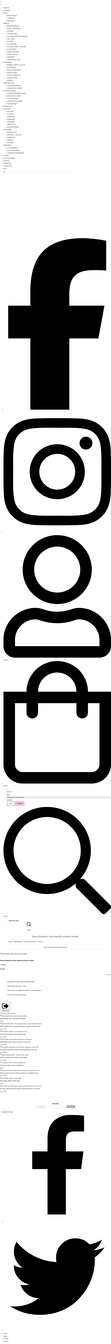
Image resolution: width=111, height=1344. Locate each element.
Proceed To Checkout (61, 947)
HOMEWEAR (11, 119)
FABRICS (6, 23)
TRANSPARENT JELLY (14, 59)
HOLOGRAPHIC (12, 44)
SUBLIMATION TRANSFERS (15, 153)
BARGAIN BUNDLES (13, 26)
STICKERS (10, 142)
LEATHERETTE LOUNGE (14, 88)
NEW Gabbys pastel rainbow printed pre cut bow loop (15, 1042)
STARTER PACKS (12, 77)
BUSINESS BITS (12, 132)
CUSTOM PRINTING (9, 90)
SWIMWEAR (10, 57)
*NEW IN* (6, 7)
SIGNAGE (10, 140)
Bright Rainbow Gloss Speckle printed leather (13, 1018)
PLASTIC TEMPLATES (13, 75)
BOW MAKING (7, 62)
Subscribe (55, 1103)
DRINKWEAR (11, 116)
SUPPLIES (10, 80)
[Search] (29, 924)
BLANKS (6, 155)
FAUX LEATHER (12, 103)
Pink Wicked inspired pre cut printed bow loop (13, 1034)
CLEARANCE (11, 18)
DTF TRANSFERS (12, 147)
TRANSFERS (7, 145)
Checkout (19, 803)
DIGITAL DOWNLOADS (14, 70)
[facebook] (57, 409)
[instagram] (57, 532)
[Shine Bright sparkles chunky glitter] (10, 1078)
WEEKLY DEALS (12, 15)
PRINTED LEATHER (13, 52)
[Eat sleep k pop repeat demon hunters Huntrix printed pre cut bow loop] (20, 1086)
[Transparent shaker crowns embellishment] (12, 1062)
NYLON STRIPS (11, 49)
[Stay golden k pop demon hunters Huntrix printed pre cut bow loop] (19, 1047)
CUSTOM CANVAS (12, 98)
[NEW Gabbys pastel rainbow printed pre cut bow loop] (16, 1039)
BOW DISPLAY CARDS (14, 96)
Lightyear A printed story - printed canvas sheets (13, 1057)
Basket (11, 803)
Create (11, 1112)
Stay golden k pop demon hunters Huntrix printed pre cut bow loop (18, 1049)
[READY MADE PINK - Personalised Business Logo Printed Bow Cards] (21, 1023)
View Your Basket (49, 947)
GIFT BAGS (10, 111)
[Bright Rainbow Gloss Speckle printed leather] (13, 1016)
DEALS (5, 13)
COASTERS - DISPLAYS (14, 135)
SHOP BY (6, 160)
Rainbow (40, 941)
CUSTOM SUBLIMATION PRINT (16, 93)
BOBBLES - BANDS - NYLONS (16, 65)
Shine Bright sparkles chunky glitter (10, 1081)
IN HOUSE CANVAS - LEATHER (16, 46)
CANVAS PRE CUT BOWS (15, 101)
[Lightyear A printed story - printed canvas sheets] (14, 1055)
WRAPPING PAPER (13, 127)
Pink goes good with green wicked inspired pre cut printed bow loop (19, 1073)
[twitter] (57, 1329)
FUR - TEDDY (11, 39)
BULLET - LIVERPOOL (13, 28)
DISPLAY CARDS (12, 72)
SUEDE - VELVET (12, 54)
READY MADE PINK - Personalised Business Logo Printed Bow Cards (20, 1026)
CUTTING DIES (11, 67)
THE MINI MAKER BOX (14, 85)
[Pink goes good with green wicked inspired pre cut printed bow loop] (19, 1070)
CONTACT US (7, 166)
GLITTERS (10, 41)
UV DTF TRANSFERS (13, 150)
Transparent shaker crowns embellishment (12, 1065)
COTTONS (10, 31)
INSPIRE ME (7, 163)
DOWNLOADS (7, 106)
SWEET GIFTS (11, 124)
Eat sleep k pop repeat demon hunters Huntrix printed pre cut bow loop (20, 1088)
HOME (10, 941)
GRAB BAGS (11, 20)
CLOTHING (10, 114)
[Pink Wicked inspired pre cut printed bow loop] (13, 1031)
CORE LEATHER (12, 33)
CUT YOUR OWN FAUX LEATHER (17, 36)
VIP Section (6, 10)
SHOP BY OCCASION (30, 941)
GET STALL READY (9, 158)
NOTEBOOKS (11, 137)
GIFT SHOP (6, 109)
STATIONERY (11, 122)
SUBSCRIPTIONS (8, 83)
